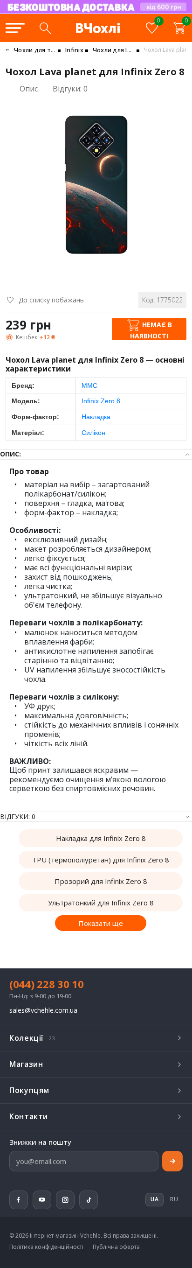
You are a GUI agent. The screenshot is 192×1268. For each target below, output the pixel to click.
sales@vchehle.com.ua (43, 1011)
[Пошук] (45, 28)
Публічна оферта (116, 1247)
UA (117, 13)
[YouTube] (42, 1200)
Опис (29, 89)
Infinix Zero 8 (101, 401)
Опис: (10, 454)
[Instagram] (65, 1200)
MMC (89, 385)
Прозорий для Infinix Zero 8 (101, 881)
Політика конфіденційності (46, 1247)
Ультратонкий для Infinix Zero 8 (101, 902)
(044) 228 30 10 (46, 984)
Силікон (93, 432)
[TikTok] (88, 1200)
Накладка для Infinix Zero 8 (101, 838)
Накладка (96, 416)
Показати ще (100, 923)
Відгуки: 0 (70, 88)
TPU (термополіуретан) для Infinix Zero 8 (100, 859)
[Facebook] (18, 1200)
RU (174, 1199)
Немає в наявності (151, 330)
